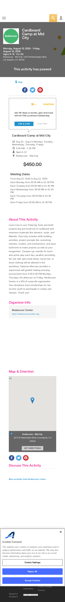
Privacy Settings (45, 587)
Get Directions (32, 448)
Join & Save (24, 124)
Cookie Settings (32, 562)
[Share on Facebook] (25, 90)
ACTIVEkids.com (18, 18)
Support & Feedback (13, 595)
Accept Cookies (32, 580)
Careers (41, 590)
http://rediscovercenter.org (25, 314)
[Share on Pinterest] (40, 90)
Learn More (42, 124)
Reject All (32, 571)
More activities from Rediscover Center (27, 479)
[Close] (60, 531)
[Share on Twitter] (32, 90)
